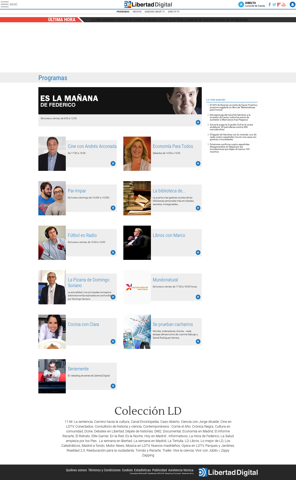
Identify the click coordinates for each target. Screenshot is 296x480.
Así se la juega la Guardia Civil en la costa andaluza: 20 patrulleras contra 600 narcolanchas (231, 127)
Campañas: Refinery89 (138, 473)
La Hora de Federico (204, 436)
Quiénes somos (76, 470)
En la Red (117, 436)
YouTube (283, 4)
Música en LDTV (138, 446)
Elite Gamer (99, 436)
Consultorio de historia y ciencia (118, 426)
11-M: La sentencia (79, 422)
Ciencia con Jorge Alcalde (200, 422)
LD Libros (192, 441)
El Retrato (83, 436)
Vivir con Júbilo (206, 450)
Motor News (115, 446)
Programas (123, 11)
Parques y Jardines (219, 446)
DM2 (157, 431)
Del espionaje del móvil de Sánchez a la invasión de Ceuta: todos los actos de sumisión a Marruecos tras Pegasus (230, 117)
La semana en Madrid (150, 441)
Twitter (274, 4)
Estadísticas (142, 470)
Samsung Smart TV (155, 11)
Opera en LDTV (193, 446)
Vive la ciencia (183, 450)
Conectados (84, 426)
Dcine (88, 431)
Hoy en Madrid (155, 436)
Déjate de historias (139, 431)
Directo (255, 4)
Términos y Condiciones (104, 470)
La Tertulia (175, 441)
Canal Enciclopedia (145, 422)
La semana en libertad (115, 441)
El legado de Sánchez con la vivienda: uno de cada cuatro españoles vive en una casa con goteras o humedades (233, 137)
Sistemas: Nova (187, 473)
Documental (172, 431)
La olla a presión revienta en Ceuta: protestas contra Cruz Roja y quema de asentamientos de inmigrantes (169, 20)
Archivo (137, 11)
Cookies (127, 470)
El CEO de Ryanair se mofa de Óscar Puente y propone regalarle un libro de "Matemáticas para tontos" (233, 107)
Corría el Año (180, 426)
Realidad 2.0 (76, 450)
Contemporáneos (156, 426)
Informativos (178, 436)
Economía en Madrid (197, 431)
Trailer (166, 450)
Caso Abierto (169, 422)
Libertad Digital (148, 4)
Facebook (269, 4)
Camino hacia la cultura (111, 422)
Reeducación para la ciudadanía (110, 450)
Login (292, 4)
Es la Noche (134, 436)
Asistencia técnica (180, 470)
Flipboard (279, 4)
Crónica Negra (202, 426)
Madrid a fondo (93, 446)
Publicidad (159, 470)
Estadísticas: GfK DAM (156, 473)
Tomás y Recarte (148, 450)
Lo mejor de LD (212, 441)
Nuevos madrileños (165, 446)
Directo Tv (173, 11)
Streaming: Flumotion (173, 473)
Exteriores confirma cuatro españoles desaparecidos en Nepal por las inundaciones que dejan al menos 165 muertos (230, 148)
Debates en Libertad (109, 431)
